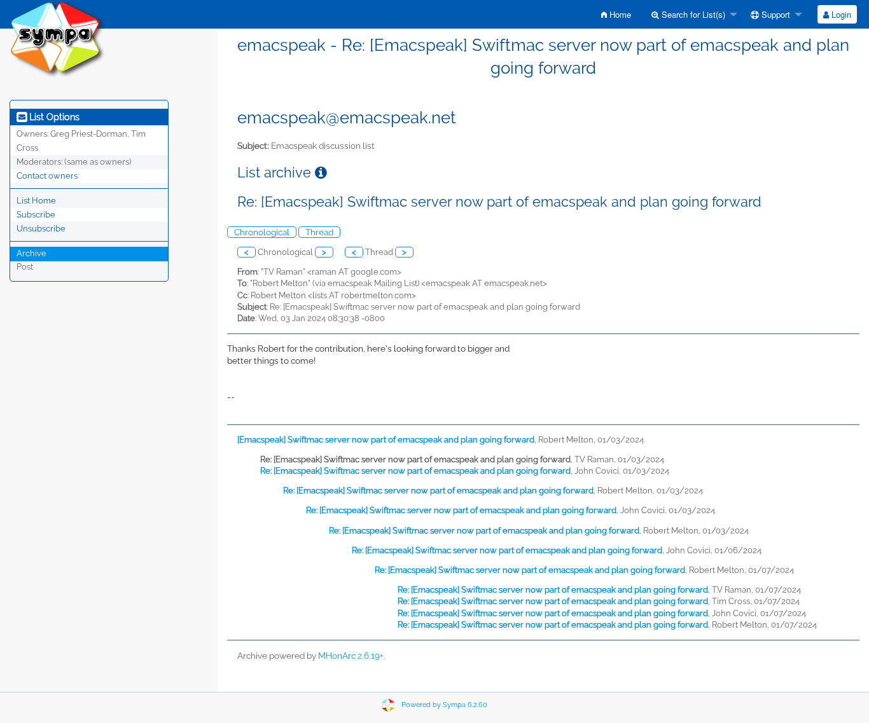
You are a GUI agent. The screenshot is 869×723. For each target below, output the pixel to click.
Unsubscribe (41, 228)
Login (840, 14)
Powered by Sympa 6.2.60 (444, 705)
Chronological (261, 232)
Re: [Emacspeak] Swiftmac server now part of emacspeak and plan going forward (415, 471)
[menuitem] (616, 14)
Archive (31, 253)
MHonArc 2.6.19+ (351, 656)
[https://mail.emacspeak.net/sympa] (57, 38)
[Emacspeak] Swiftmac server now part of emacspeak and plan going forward (385, 439)
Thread (319, 232)
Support (774, 14)
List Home (36, 200)
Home (619, 14)
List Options (53, 117)
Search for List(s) (692, 14)
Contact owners (47, 176)
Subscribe (36, 214)
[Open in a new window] (321, 173)
